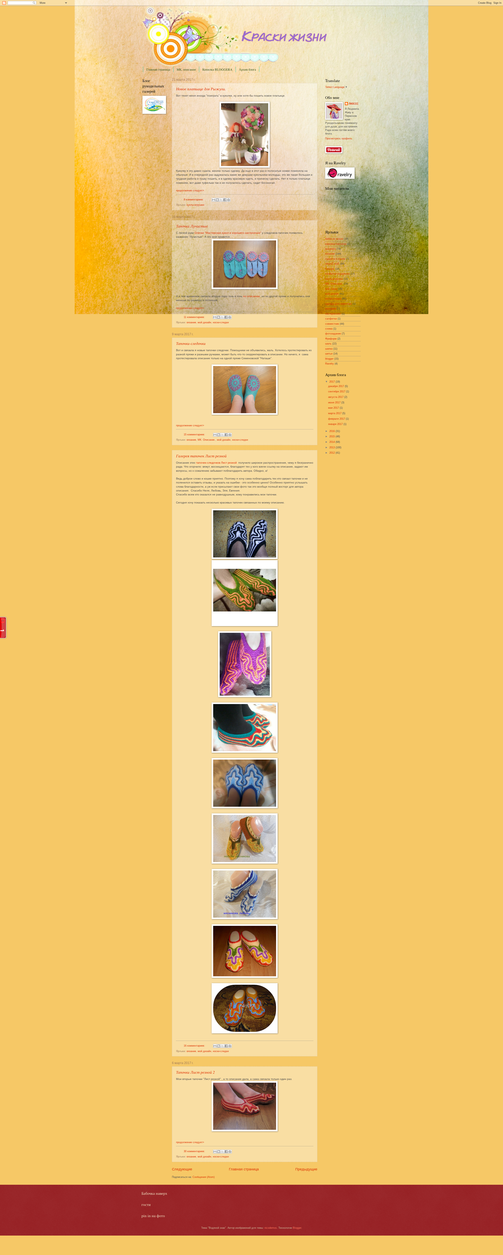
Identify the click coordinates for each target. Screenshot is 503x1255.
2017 (332, 381)
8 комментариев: (194, 199)
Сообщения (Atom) (204, 1177)
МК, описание (186, 69)
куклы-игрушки (195, 204)
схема (328, 328)
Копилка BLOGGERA (217, 69)
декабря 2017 (336, 386)
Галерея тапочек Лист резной (201, 455)
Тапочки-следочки (191, 343)
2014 (332, 441)
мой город (331, 288)
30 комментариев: (195, 1151)
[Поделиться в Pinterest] (228, 200)
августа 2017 (336, 396)
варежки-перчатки (335, 243)
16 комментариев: (195, 1045)
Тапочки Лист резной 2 (195, 1072)
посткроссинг (333, 313)
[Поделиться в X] (221, 200)
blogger (329, 358)
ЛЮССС (353, 103)
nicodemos (270, 1227)
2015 (332, 436)
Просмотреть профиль (338, 138)
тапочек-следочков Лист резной (216, 462)
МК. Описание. (206, 439)
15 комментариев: (195, 434)
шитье (328, 353)
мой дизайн (204, 322)
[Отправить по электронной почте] (214, 200)
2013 (332, 447)
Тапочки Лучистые (192, 225)
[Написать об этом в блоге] (217, 200)
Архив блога (247, 69)
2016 (332, 431)
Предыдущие (306, 1169)
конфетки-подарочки (337, 273)
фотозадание (333, 333)
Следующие (182, 1169)
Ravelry (329, 363)
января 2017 (335, 424)
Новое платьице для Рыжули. (201, 88)
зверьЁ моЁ (332, 263)
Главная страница (158, 69)
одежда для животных (338, 303)
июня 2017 (334, 402)
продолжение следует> (190, 190)
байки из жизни (334, 238)
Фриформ (331, 338)
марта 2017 (335, 413)
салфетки (331, 318)
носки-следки (221, 322)
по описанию (251, 296)
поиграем (330, 308)
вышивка (330, 248)
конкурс (329, 268)
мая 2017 (334, 407)
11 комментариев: (195, 317)
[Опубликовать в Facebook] (225, 200)
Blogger (297, 1227)
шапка (328, 348)
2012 (332, 452)
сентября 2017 (337, 391)
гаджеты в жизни (335, 258)
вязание (191, 322)
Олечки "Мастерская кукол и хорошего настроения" (228, 232)
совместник (332, 323)
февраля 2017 (337, 418)
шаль (328, 343)
